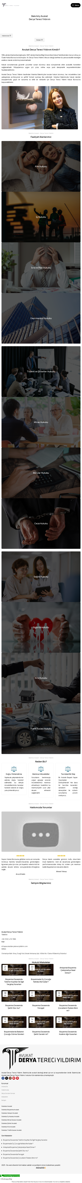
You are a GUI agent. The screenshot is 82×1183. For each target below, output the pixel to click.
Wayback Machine (39, 1182)
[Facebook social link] (3, 1078)
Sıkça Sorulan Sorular (8, 1093)
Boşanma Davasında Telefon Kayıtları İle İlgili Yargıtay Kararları (14, 981)
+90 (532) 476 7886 (9, 939)
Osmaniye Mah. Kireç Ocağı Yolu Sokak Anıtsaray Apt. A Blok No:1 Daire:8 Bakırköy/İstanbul (34, 953)
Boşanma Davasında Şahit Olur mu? (14, 1006)
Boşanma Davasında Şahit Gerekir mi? (41, 1032)
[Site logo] (11, 5)
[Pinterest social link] (17, 1078)
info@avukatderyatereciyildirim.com (15, 946)
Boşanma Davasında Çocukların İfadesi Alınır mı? (68, 1008)
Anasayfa (5, 1086)
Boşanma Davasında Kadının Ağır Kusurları (68, 1032)
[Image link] (41, 1059)
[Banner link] (41, 166)
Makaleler (5, 1097)
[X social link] (6, 1078)
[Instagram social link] (10, 1078)
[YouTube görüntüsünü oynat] (41, 834)
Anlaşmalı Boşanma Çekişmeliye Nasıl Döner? (68, 970)
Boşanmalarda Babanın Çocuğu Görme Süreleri (14, 1032)
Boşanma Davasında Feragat (41, 1006)
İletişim (4, 1100)
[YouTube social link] (13, 1078)
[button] (6, 1179)
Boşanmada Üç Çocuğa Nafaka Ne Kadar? (41, 980)
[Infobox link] (41, 1)
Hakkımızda (5, 1090)
